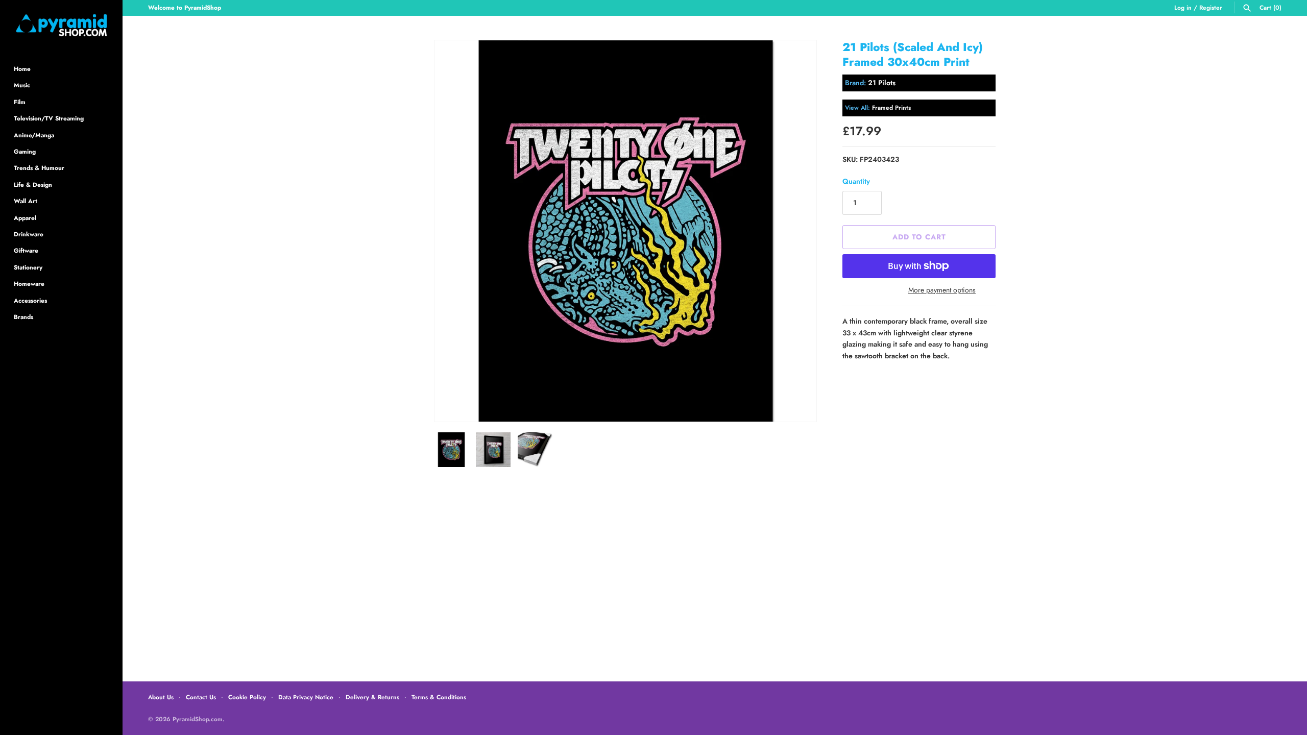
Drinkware (28, 234)
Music (22, 85)
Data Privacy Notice (305, 697)
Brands (23, 316)
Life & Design (33, 184)
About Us (161, 697)
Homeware (29, 283)
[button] (795, 231)
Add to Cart (919, 237)
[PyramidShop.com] (61, 25)
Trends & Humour (39, 167)
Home (22, 68)
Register (1210, 7)
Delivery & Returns (372, 697)
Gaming (25, 151)
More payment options (942, 290)
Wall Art (25, 201)
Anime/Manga (34, 135)
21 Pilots (881, 83)
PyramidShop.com (198, 719)
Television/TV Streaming (49, 118)
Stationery (28, 267)
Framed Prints (891, 107)
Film (20, 101)
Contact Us (201, 697)
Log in (1183, 7)
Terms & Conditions (439, 697)
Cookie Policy (247, 697)
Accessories (30, 300)
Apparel (25, 217)
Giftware (26, 250)
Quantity (856, 181)
